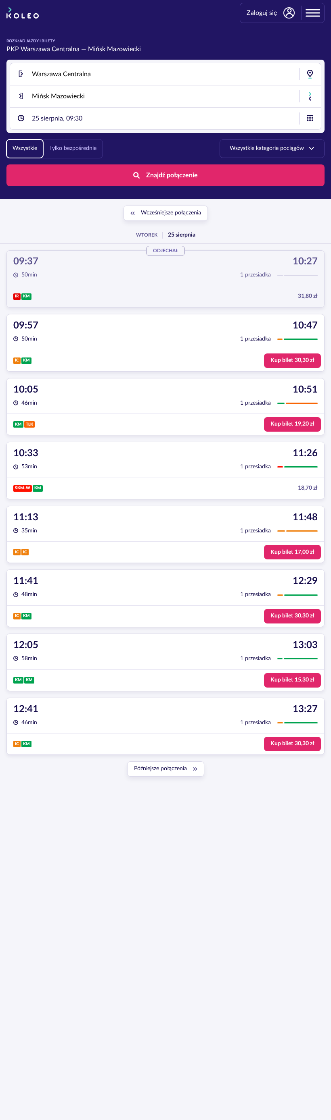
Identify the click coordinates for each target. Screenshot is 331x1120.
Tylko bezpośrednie (72, 148)
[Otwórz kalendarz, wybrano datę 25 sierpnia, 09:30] (310, 118)
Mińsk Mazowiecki (114, 49)
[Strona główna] (22, 13)
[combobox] (165, 74)
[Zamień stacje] (310, 96)
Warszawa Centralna (50, 49)
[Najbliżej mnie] (310, 74)
